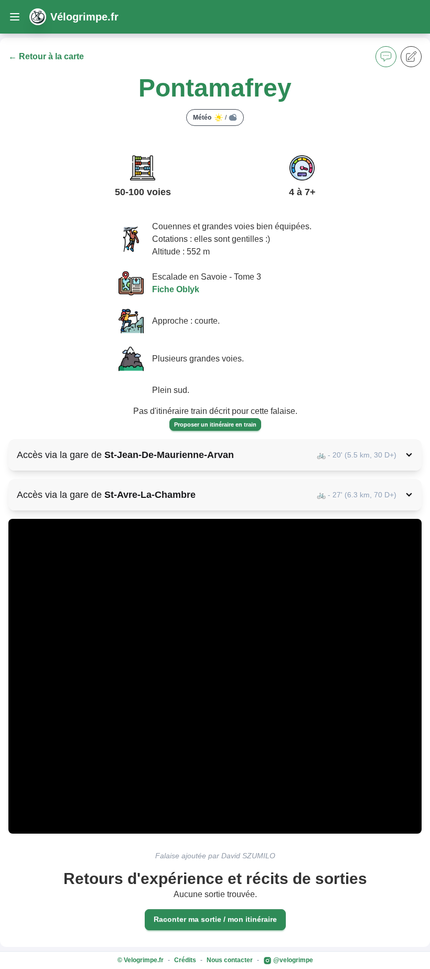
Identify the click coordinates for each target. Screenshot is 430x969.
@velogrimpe (292, 960)
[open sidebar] (14, 16)
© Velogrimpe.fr (140, 960)
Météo (210, 117)
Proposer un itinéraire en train (215, 424)
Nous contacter (230, 960)
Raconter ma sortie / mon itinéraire (215, 919)
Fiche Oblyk (175, 289)
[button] (385, 56)
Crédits (185, 960)
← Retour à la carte (46, 56)
